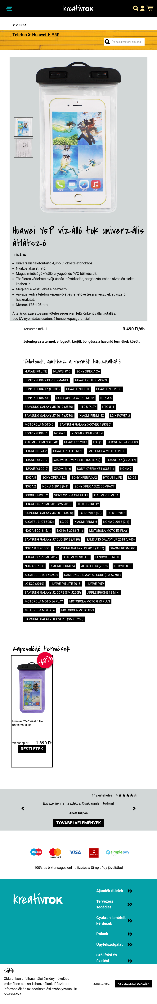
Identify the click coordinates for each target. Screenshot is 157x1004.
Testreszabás (100, 984)
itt (75, 989)
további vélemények (78, 823)
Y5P (56, 34)
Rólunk (102, 934)
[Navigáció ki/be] (9, 8)
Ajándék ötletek (109, 891)
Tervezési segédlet (104, 904)
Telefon (19, 34)
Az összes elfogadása (133, 984)
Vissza (20, 25)
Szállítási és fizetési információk (106, 961)
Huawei (39, 34)
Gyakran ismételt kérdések (111, 921)
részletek (32, 749)
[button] (135, 9)
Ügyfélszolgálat (109, 944)
